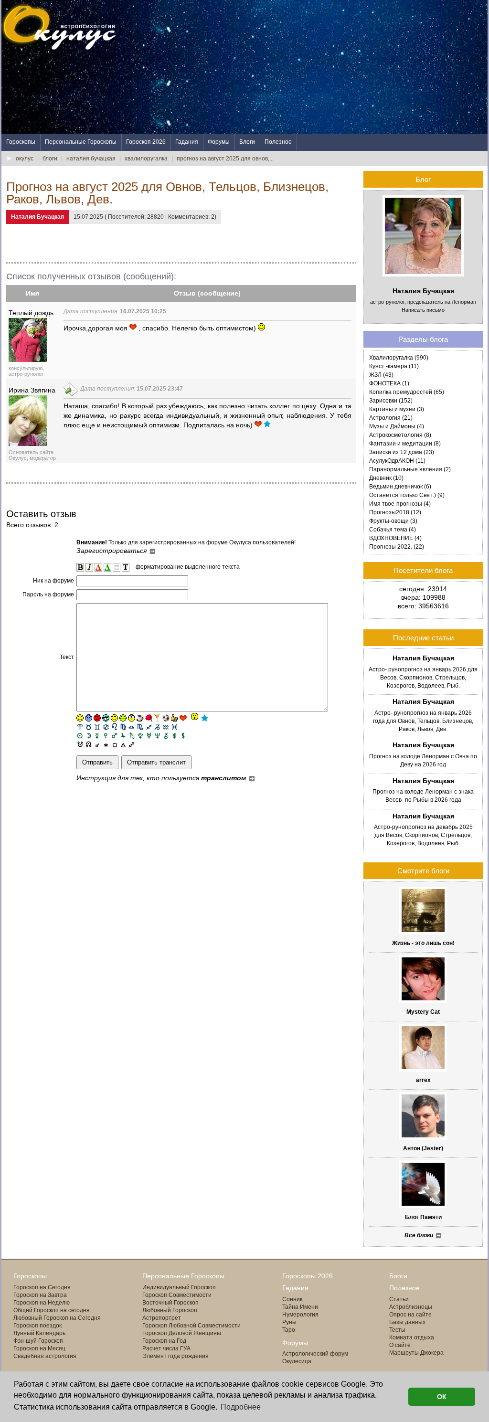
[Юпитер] (123, 735)
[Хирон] (166, 735)
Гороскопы (20, 141)
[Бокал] (157, 718)
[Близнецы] (97, 726)
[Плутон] (140, 735)
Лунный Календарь (39, 1333)
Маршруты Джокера (416, 1352)
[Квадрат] (114, 743)
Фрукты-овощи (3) (393, 521)
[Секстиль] (105, 743)
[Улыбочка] (80, 718)
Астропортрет (161, 1318)
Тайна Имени (300, 1307)
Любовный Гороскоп (169, 1310)
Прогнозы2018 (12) (395, 512)
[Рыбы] (174, 726)
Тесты (397, 1329)
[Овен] (80, 726)
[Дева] (123, 726)
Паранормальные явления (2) (410, 469)
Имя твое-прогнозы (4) (400, 503)
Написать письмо (423, 310)
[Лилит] (183, 735)
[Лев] (114, 726)
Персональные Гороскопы (81, 141)
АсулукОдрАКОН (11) (397, 460)
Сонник (292, 1299)
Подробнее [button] (241, 1407)
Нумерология (300, 1314)
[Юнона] (174, 735)
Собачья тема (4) (392, 529)
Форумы (219, 141)
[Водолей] (166, 726)
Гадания (186, 141)
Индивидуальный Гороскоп (179, 1287)
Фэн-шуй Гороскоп (38, 1340)
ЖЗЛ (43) (381, 374)
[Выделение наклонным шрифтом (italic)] (89, 567)
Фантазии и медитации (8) (405, 443)
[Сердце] (183, 718)
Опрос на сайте (410, 1314)
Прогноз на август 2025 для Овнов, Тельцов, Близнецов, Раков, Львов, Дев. (167, 193)
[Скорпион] (140, 726)
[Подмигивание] (114, 718)
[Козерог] (157, 726)
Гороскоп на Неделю (41, 1302)
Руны (289, 1322)
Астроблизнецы (410, 1307)
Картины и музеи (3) (396, 409)
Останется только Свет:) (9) (407, 495)
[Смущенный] (97, 718)
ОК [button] (441, 1397)
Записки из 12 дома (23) (401, 452)
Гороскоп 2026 (146, 141)
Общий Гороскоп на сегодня (51, 1310)
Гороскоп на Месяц (39, 1348)
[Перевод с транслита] (125, 567)
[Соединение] (97, 743)
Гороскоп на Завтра (40, 1295)
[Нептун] (157, 735)
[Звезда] (204, 718)
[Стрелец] (148, 726)
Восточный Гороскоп (170, 1302)
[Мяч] (166, 718)
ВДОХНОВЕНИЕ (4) (395, 538)
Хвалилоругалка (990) (398, 357)
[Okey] (174, 718)
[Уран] (148, 735)
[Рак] (105, 726)
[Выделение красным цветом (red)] (98, 567)
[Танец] (194, 717)
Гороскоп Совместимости (177, 1295)
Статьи (399, 1299)
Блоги (247, 141)
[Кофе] (140, 718)
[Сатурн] (131, 735)
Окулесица (296, 1361)
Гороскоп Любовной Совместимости (191, 1325)
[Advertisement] (314, 67)
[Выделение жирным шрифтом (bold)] (80, 567)
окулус (24, 158)
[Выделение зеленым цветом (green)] (107, 567)
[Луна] (88, 735)
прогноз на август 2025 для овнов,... (225, 158)
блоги (50, 158)
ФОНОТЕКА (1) (389, 383)
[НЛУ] (80, 743)
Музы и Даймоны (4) (396, 426)
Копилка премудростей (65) (406, 392)
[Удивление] (131, 718)
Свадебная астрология (44, 1356)
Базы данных (407, 1322)
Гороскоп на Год (164, 1340)
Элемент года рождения (175, 1356)
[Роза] (148, 718)
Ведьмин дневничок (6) (400, 486)
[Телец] (88, 726)
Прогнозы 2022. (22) (396, 546)
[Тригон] (123, 743)
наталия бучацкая (91, 158)
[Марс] (114, 735)
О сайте (400, 1345)
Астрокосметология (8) (400, 435)
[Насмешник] (123, 718)
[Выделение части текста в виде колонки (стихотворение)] (116, 567)
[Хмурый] (88, 718)
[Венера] (105, 735)
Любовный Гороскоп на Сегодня (57, 1318)
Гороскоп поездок (37, 1325)
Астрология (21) (391, 417)
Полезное (278, 141)
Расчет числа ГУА (166, 1348)
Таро (288, 1329)
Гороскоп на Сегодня (42, 1287)
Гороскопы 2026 (307, 1276)
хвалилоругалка (146, 158)
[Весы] (131, 726)
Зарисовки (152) (391, 400)
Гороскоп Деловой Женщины (181, 1333)
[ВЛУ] (88, 743)
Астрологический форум (315, 1353)
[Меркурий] (97, 735)
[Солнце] (80, 735)
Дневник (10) (386, 478)
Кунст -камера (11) (394, 366)
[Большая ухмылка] (105, 718)
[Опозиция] (131, 743)
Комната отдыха (411, 1337)
